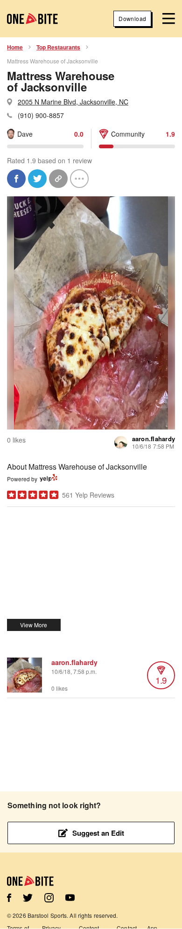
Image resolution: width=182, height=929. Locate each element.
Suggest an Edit (98, 833)
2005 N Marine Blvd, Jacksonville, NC (73, 101)
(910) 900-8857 (41, 115)
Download (132, 18)
